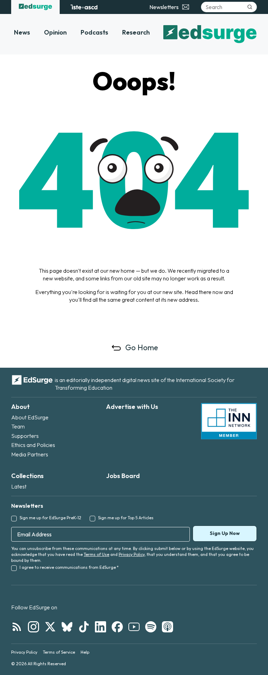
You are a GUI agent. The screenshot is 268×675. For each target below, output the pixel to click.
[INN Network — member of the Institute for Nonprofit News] (229, 421)
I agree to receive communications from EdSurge (69, 567)
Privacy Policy (131, 554)
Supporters (25, 435)
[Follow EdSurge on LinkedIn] (100, 626)
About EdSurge (30, 417)
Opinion (55, 32)
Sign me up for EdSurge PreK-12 (50, 517)
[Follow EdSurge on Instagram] (33, 626)
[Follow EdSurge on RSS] (16, 626)
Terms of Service (59, 652)
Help (85, 652)
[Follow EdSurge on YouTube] (134, 626)
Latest (19, 486)
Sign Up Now (225, 533)
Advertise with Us (132, 407)
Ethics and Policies (33, 444)
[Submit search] (249, 7)
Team (18, 426)
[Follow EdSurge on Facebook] (117, 626)
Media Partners (29, 454)
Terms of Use (96, 554)
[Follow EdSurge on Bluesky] (67, 626)
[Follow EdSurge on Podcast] (167, 626)
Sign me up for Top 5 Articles (126, 517)
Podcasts (94, 32)
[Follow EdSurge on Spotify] (150, 626)
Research (136, 32)
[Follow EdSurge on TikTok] (83, 626)
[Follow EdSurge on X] (50, 626)
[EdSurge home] (35, 7)
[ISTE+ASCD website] (84, 7)
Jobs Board (123, 476)
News (22, 32)
